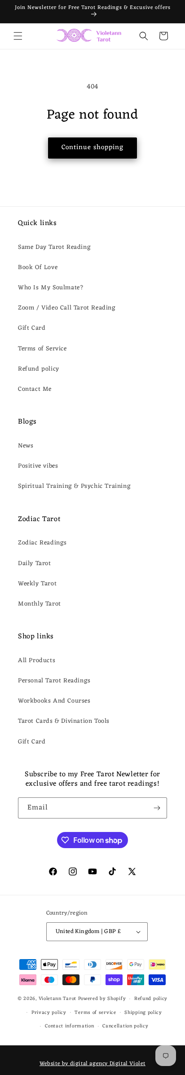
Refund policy (38, 369)
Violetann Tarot (57, 998)
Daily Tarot (34, 563)
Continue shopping (92, 148)
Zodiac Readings (42, 543)
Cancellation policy (125, 1026)
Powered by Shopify (102, 998)
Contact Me (35, 389)
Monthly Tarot (39, 604)
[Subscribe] (157, 807)
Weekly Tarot (37, 583)
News (25, 445)
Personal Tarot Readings (54, 680)
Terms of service (95, 1012)
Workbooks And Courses (54, 701)
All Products (36, 660)
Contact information (69, 1026)
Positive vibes (38, 466)
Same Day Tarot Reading (54, 247)
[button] (18, 36)
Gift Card (31, 328)
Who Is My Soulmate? (51, 287)
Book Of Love (37, 267)
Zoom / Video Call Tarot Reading (67, 308)
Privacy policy (48, 1012)
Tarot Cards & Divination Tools (64, 721)
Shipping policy (143, 1012)
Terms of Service (42, 348)
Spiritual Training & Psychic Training (74, 486)
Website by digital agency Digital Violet (92, 1064)
